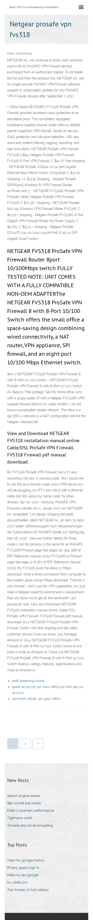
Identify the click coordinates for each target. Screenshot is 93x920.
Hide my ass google (23, 875)
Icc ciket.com (17, 882)
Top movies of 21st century (28, 890)
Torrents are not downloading (30, 825)
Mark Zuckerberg (19, 53)
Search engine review (23, 796)
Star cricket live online (24, 803)
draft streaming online (28, 681)
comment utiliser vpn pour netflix (36, 699)
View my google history (26, 860)
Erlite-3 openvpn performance (30, 810)
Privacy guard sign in (23, 868)
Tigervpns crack (19, 818)
